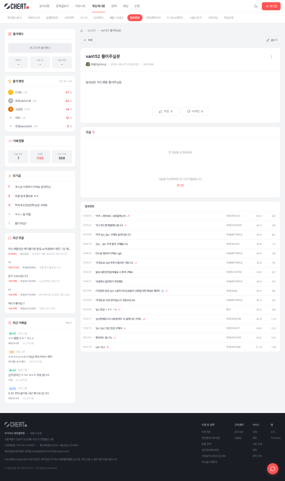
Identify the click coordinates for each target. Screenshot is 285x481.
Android (276, 438)
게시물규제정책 (209, 462)
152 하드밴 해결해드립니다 (109, 225)
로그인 (273, 6)
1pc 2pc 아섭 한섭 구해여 (109, 328)
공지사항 (238, 432)
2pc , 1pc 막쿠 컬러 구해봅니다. (112, 244)
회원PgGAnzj (98, 64)
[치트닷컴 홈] (16, 6)
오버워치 (98, 17)
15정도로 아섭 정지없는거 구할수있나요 (115, 300)
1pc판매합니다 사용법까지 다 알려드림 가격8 (118, 319)
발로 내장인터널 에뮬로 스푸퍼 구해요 (114, 272)
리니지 (83, 17)
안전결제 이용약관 (211, 438)
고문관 (18, 109)
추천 (168, 111)
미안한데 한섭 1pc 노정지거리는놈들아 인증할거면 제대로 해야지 (128, 290)
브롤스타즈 (196, 17)
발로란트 (135, 17)
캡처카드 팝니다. (104, 337)
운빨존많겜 (52, 17)
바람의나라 (34, 17)
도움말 (237, 438)
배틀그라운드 (117, 17)
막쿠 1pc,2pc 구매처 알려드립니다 (113, 234)
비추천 (197, 111)
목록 (90, 40)
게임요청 (228, 17)
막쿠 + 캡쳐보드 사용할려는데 (110, 216)
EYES (18, 92)
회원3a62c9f (23, 101)
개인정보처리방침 (210, 450)
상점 (254, 432)
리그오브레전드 (175, 17)
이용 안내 (257, 444)
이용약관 (206, 432)
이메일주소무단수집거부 (214, 456)
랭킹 (254, 438)
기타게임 (213, 17)
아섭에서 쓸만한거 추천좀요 (109, 281)
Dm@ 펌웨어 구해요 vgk (109, 253)
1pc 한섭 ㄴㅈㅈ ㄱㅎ (106, 309)
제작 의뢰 (257, 456)
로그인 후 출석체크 (40, 47)
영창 (254, 450)
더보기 (68, 322)
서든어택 (69, 17)
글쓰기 (274, 40)
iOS (273, 432)
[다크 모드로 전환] (256, 6)
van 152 (100, 347)
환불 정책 (206, 444)
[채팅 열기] (272, 468)
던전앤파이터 (153, 17)
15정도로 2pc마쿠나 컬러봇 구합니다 (114, 262)
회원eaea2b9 (23, 126)
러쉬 (17, 117)
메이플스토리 (14, 17)
